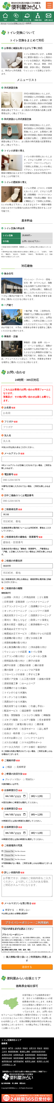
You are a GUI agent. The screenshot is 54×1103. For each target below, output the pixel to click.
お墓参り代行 (11, 729)
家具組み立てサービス (15, 629)
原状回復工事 (11, 683)
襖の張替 (39, 665)
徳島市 (4, 1048)
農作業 (40, 724)
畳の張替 (8, 670)
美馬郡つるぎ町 (43, 1061)
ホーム (3, 23)
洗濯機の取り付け (13, 638)
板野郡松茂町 (30, 1058)
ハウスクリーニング (39, 602)
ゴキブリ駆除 (11, 720)
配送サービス (11, 710)
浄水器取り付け (39, 647)
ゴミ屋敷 (43, 597)
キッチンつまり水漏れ (15, 697)
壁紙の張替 (25, 665)
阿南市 (25, 1048)
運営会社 (22, 1083)
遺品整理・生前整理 (32, 710)
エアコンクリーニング (15, 606)
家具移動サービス (40, 624)
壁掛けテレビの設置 (41, 633)
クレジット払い (13, 779)
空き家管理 (44, 720)
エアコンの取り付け (14, 656)
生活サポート (28, 729)
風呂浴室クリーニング (15, 615)
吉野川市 (32, 1048)
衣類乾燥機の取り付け (15, 642)
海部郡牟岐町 (42, 1055)
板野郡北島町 (42, 1058)
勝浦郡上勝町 (25, 1052)
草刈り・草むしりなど (15, 620)
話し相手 (43, 729)
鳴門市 (10, 1048)
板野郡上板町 (30, 1061)
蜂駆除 (47, 715)
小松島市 (17, 1048)
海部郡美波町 (7, 1058)
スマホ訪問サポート (32, 742)
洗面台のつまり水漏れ (15, 701)
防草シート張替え (40, 620)
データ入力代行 (12, 747)
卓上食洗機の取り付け (15, 647)
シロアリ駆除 (28, 720)
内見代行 (8, 724)
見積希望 (21, 767)
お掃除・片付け (12, 597)
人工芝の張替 (28, 679)
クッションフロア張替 (28, 670)
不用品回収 (29, 597)
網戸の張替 (10, 665)
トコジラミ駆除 (32, 715)
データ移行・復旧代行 (35, 747)
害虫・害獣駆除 (12, 715)
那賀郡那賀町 (30, 1055)
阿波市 (39, 1048)
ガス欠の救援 (11, 742)
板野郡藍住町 (7, 1061)
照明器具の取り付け (14, 661)
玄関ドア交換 (11, 679)
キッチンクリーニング (15, 611)
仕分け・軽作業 (12, 733)
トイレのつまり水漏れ (15, 692)
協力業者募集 (5, 1083)
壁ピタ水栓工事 (34, 638)
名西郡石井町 (7, 1055)
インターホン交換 (38, 656)
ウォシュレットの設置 (15, 651)
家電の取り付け (25, 724)
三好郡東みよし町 (9, 1065)
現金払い (30, 779)
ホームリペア (28, 683)
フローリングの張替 (14, 674)
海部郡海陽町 (18, 1058)
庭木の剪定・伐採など (15, 624)
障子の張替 (34, 661)
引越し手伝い (37, 706)
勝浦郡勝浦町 (13, 1052)
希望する (9, 910)
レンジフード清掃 (40, 611)
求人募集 (15, 1083)
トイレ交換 (36, 651)
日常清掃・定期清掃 (14, 602)
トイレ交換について (16, 23)
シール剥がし (31, 733)
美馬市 (46, 1048)
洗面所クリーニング (41, 615)
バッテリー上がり (35, 738)
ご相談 (8, 767)
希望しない (24, 910)
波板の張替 (44, 679)
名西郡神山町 (18, 1055)
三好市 (4, 1052)
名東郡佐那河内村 (38, 1052)
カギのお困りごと (13, 738)
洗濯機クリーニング (41, 606)
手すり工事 (34, 674)
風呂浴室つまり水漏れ (15, 706)
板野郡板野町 (18, 1061)
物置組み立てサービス (15, 633)
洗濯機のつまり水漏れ (15, 688)
